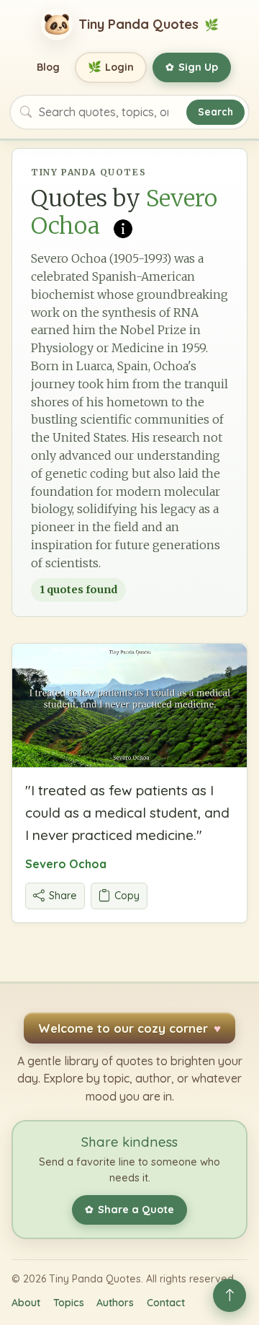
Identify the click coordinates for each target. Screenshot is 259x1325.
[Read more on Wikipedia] (123, 227)
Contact (166, 1302)
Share (63, 895)
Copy (127, 895)
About (26, 1302)
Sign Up (191, 67)
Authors (115, 1302)
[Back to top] (229, 1295)
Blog (48, 67)
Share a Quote (129, 1209)
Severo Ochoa (65, 864)
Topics (68, 1302)
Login (111, 67)
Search (215, 111)
